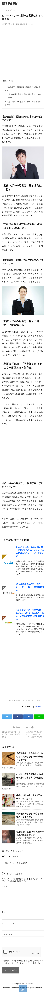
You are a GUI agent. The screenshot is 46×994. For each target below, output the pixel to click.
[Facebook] (18, 716)
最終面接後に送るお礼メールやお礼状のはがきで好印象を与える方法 (29, 756)
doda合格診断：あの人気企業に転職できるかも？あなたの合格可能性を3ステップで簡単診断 (30, 552)
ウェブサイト (7, 934)
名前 (4, 912)
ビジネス (13, 10)
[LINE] (39, 716)
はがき (31, 24)
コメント (5, 886)
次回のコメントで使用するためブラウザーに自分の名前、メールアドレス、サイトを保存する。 (23, 961)
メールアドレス (9, 923)
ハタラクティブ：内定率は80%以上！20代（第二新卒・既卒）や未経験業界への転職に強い (30, 614)
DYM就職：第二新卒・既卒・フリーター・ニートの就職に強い (30, 586)
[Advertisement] (23, 53)
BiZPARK (39, 706)
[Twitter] (7, 716)
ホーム (4, 10)
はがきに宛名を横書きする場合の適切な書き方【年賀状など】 (29, 777)
